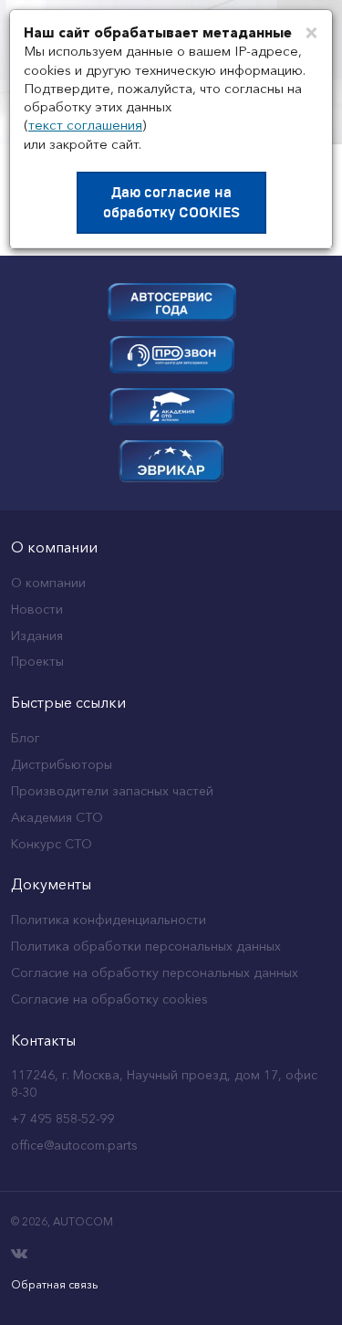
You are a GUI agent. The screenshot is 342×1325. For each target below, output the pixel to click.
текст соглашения (85, 124)
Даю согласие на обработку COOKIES (171, 202)
